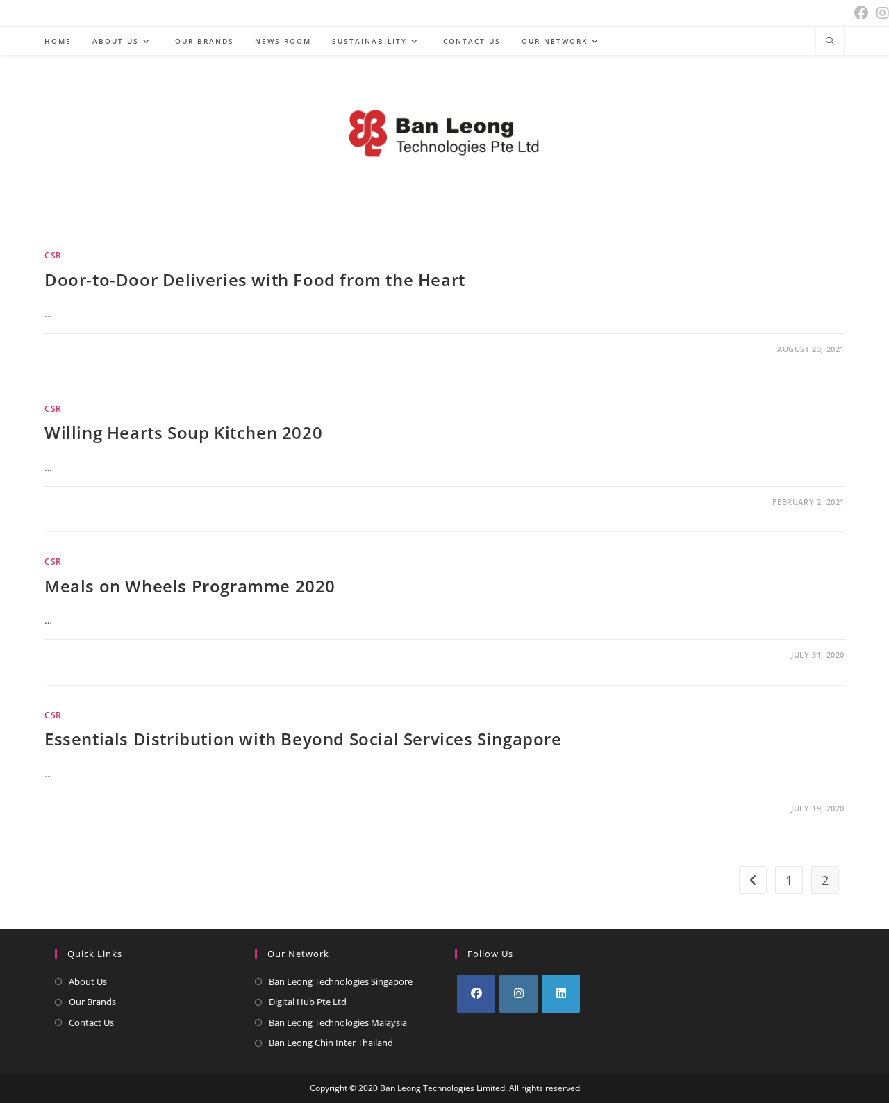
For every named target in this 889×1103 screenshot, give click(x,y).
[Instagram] (518, 994)
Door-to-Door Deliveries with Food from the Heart (254, 279)
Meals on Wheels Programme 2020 (189, 585)
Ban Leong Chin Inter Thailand (331, 1042)
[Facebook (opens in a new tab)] (861, 13)
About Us (88, 981)
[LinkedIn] (561, 994)
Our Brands (92, 1001)
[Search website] (830, 41)
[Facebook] (476, 994)
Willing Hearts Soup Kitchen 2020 (183, 432)
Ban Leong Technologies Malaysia (338, 1022)
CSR (53, 255)
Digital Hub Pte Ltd (308, 1001)
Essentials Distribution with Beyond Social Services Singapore (303, 738)
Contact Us (91, 1022)
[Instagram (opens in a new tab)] (880, 13)
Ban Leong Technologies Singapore (341, 981)
